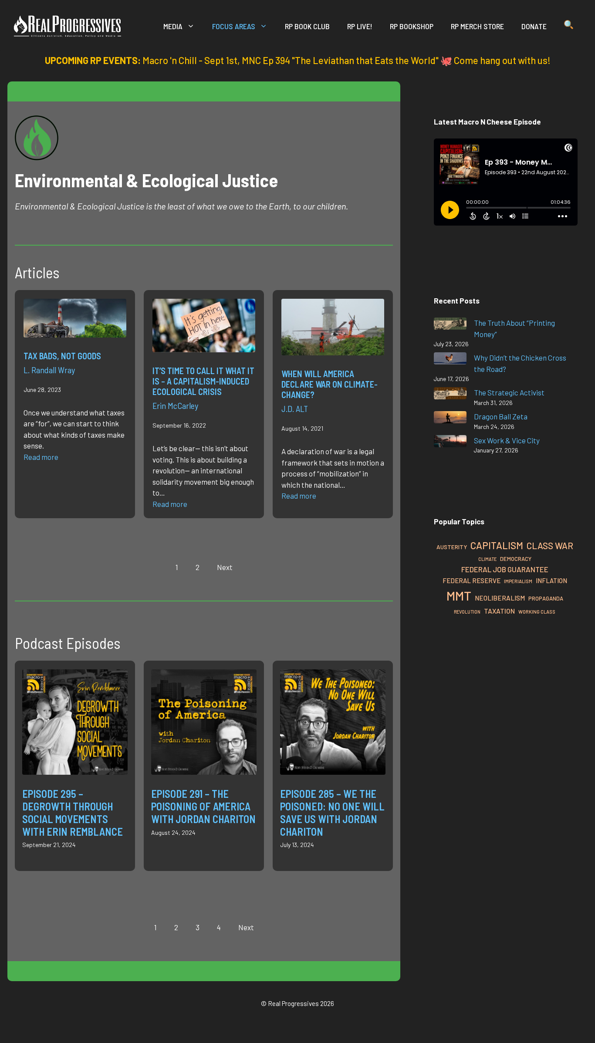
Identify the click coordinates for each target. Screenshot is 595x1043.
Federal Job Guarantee (504, 569)
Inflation (551, 580)
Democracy (515, 558)
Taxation (499, 611)
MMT (458, 595)
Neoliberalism (500, 598)
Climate (487, 559)
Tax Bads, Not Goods (62, 356)
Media (173, 26)
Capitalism (496, 545)
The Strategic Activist (509, 392)
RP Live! (359, 26)
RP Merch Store (477, 26)
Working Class (536, 611)
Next (225, 567)
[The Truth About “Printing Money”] (450, 325)
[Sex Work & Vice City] (450, 442)
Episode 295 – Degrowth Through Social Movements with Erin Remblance (72, 812)
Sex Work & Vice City (507, 440)
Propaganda (545, 598)
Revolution (467, 611)
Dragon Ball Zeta (500, 416)
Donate (534, 26)
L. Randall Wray (49, 370)
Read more (41, 456)
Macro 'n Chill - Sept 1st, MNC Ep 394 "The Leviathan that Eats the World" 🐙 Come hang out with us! (346, 60)
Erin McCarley (175, 405)
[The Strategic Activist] (450, 394)
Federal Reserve (471, 580)
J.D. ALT (294, 408)
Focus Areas (233, 26)
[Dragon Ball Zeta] (450, 418)
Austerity (451, 546)
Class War (550, 545)
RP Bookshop (411, 26)
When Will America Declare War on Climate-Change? (329, 384)
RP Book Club (307, 26)
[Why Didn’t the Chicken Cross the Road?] (450, 360)
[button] (568, 26)
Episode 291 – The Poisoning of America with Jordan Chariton (203, 806)
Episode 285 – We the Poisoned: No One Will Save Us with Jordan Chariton (332, 812)
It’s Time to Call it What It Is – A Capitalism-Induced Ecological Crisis (203, 381)
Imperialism (518, 581)
